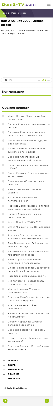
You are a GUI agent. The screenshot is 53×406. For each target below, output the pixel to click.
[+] (39, 80)
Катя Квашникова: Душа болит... (27, 276)
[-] (48, 80)
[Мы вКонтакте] (5, 401)
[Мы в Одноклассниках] (47, 401)
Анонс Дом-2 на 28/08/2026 (24, 222)
